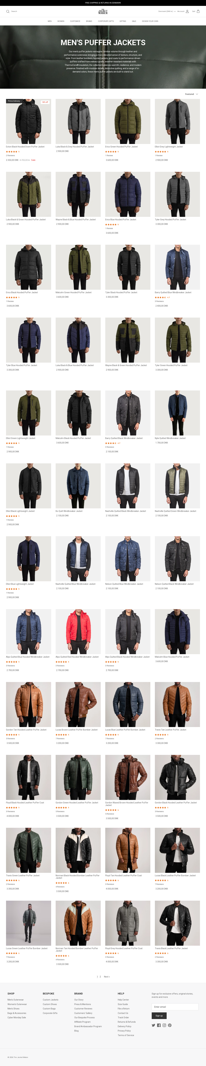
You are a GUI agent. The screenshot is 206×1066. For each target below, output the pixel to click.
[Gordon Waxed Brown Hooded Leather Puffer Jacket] (127, 777)
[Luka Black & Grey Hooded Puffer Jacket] (78, 121)
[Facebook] (159, 1025)
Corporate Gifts (50, 1013)
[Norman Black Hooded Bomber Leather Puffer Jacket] (78, 850)
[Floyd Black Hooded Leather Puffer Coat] (28, 777)
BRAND (89, 21)
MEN (50, 21)
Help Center (123, 1000)
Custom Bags (49, 1008)
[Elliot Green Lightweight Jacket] (28, 412)
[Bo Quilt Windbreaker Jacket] (78, 485)
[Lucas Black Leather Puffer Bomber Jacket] (177, 850)
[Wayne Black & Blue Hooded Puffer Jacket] (78, 194)
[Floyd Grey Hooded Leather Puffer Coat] (127, 923)
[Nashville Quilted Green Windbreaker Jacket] (177, 485)
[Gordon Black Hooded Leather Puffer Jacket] (177, 777)
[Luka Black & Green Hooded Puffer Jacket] (28, 194)
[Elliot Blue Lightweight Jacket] (28, 558)
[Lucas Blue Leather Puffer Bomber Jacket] (127, 704)
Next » (107, 976)
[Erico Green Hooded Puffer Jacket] (127, 121)
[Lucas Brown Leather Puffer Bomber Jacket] (78, 704)
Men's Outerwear (16, 1000)
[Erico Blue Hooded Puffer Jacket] (127, 194)
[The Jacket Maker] (103, 11)
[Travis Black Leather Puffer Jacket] (177, 923)
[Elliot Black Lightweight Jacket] (28, 485)
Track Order (123, 1017)
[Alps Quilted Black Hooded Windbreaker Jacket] (127, 631)
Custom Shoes (50, 1004)
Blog (76, 1031)
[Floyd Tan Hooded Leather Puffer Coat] (127, 850)
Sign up (159, 1015)
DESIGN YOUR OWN (150, 21)
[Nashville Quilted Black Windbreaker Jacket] (127, 485)
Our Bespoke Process (84, 1017)
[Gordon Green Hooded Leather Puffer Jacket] (78, 777)
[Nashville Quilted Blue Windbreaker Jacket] (78, 558)
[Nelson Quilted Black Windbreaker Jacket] (177, 558)
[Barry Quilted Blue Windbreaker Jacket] (177, 267)
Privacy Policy (124, 1031)
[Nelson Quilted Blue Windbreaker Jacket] (127, 558)
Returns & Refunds (127, 1022)
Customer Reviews (83, 1008)
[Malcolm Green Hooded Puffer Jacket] (78, 267)
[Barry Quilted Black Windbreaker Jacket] (127, 412)
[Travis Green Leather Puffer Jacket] (28, 850)
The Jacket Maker (21, 1057)
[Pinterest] (169, 1025)
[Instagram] (164, 1025)
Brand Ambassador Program (88, 1026)
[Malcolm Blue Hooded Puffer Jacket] (177, 631)
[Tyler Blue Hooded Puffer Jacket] (28, 340)
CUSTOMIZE (75, 21)
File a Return (124, 1008)
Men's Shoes (13, 1008)
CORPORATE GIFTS (106, 21)
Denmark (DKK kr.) (165, 11)
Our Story (78, 1000)
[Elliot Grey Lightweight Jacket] (177, 121)
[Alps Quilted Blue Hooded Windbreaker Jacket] (28, 631)
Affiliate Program (82, 1022)
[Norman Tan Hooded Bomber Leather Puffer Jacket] (78, 923)
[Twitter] (153, 1025)
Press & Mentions (82, 1004)
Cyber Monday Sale (17, 1017)
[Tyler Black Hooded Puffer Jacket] (127, 267)
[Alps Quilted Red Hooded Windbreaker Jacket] (78, 631)
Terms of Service (126, 1035)
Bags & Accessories (17, 1013)
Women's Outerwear (17, 1004)
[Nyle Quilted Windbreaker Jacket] (177, 412)
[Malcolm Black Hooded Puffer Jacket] (78, 412)
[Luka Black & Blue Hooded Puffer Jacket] (78, 340)
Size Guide (123, 1004)
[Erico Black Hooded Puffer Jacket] (28, 267)
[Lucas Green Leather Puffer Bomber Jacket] (28, 923)
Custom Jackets (50, 1000)
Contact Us (123, 1013)
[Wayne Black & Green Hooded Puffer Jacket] (127, 340)
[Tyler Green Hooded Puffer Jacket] (177, 340)
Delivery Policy (124, 1026)
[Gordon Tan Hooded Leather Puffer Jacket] (28, 704)
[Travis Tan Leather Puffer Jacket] (177, 704)
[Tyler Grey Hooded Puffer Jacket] (177, 194)
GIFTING (123, 21)
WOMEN (60, 21)
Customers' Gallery (83, 1013)
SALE (134, 21)
